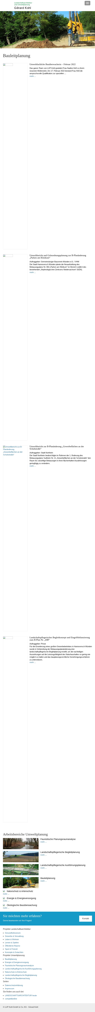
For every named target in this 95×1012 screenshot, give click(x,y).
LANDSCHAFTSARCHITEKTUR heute (21, 995)
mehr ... (33, 76)
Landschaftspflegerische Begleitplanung (21, 975)
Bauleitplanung (11, 959)
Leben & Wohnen (12, 939)
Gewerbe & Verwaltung (14, 936)
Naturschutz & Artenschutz (16, 972)
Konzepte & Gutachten (14, 952)
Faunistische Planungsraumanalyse (19, 965)
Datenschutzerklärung (14, 985)
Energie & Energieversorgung (17, 962)
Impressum (9, 988)
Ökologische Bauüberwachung (17, 978)
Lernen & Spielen (12, 943)
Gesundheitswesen (13, 933)
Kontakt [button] (85, 918)
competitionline (11, 999)
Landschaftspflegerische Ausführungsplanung (23, 969)
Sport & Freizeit (11, 949)
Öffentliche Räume (12, 946)
